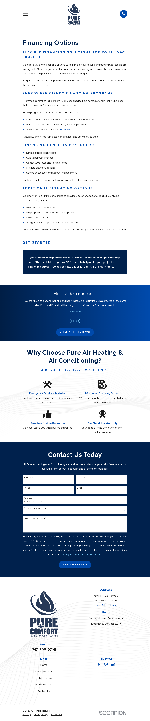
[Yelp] (99, 664)
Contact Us (44, 691)
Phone (27, 488)
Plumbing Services (44, 678)
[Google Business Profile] (113, 664)
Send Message (75, 564)
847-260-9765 (44, 649)
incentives (65, 129)
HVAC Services (43, 671)
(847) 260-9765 (86, 266)
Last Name (82, 477)
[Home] (74, 13)
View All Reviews (75, 332)
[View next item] (78, 321)
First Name (29, 477)
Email (79, 488)
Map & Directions (106, 604)
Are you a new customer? (36, 508)
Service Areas (44, 684)
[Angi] (106, 664)
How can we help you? (35, 518)
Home (43, 664)
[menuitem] (27, 715)
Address (28, 498)
